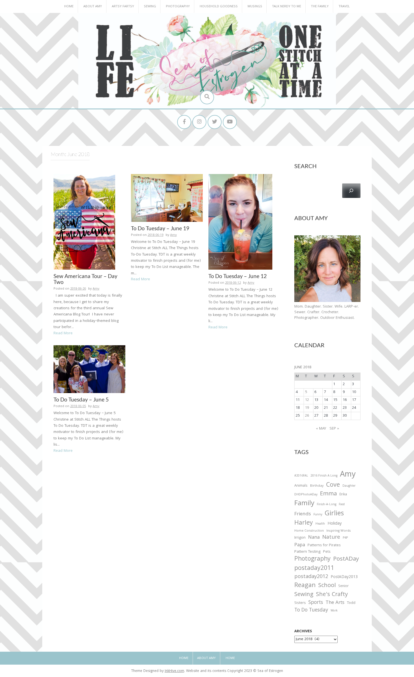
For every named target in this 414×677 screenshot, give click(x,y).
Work (334, 611)
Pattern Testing (307, 552)
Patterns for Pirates (324, 545)
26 (307, 416)
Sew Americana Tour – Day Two (85, 279)
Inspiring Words (338, 531)
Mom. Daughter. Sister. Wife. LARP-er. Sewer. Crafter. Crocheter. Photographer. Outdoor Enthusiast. (326, 312)
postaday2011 (314, 568)
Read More (63, 333)
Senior (343, 586)
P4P (345, 538)
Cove (333, 485)
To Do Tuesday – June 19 (160, 228)
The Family (320, 6)
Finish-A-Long (326, 504)
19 (307, 408)
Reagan (305, 585)
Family (304, 504)
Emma (328, 494)
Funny (317, 515)
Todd (351, 603)
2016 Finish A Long (324, 476)
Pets (326, 552)
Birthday (317, 486)
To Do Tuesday (311, 610)
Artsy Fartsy (123, 6)
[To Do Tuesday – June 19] (167, 198)
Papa (299, 545)
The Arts (335, 603)
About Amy (92, 6)
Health (320, 524)
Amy (96, 289)
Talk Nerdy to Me (286, 6)
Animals (301, 486)
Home (69, 6)
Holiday (335, 524)
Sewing (150, 6)
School (327, 586)
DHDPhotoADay (305, 495)
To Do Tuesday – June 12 (237, 276)
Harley (303, 523)
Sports (315, 603)
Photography (178, 6)
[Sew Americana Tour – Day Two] (84, 222)
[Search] (351, 190)
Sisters (300, 603)
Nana (314, 537)
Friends (302, 514)
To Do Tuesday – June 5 (81, 399)
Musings (255, 6)
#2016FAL (301, 476)
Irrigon (300, 538)
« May (321, 429)
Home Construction (309, 531)
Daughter (348, 486)
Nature (331, 538)
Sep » (334, 429)
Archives (303, 631)
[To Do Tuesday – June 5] (89, 369)
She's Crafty (332, 595)
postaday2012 (311, 577)
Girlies (334, 514)
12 (307, 400)
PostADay (346, 559)
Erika (343, 494)
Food (342, 504)
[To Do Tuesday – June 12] (240, 222)
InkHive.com (174, 671)
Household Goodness (219, 6)
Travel (344, 6)
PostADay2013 (344, 577)
